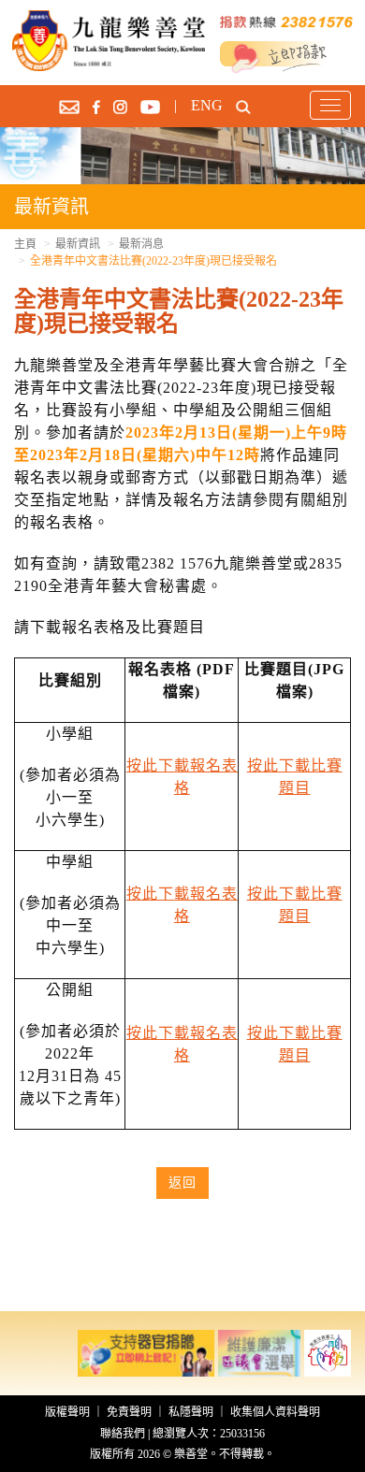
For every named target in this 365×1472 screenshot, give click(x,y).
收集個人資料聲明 (275, 1412)
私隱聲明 (190, 1412)
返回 (182, 1183)
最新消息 (141, 244)
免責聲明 (129, 1412)
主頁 (25, 244)
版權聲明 (67, 1412)
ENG (207, 105)
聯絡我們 (122, 1433)
